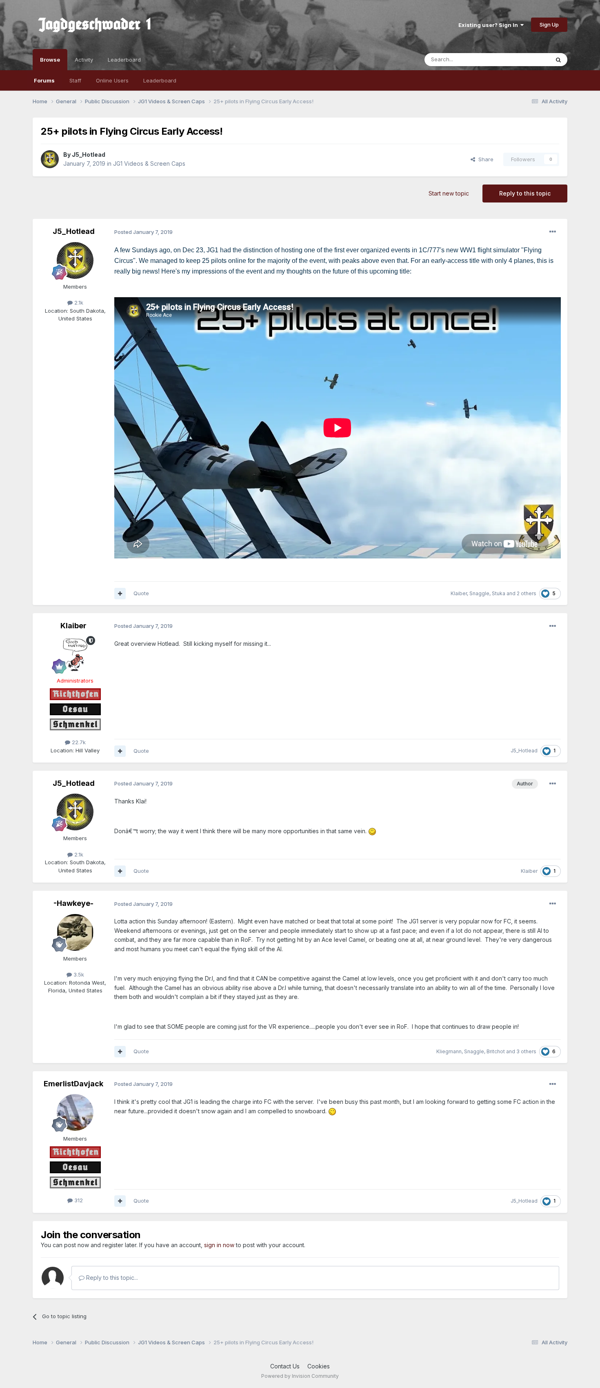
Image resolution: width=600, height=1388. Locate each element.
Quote (141, 593)
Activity (84, 59)
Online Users (112, 80)
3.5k (78, 974)
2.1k (78, 302)
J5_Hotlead (88, 154)
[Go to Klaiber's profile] (75, 654)
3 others (526, 1051)
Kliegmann (449, 1051)
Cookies (318, 1366)
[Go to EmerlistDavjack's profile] (75, 1112)
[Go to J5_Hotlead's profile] (50, 159)
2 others (526, 593)
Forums (44, 80)
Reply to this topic (525, 193)
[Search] (558, 59)
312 (78, 1200)
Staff (75, 80)
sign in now (219, 1244)
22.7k (78, 742)
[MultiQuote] (120, 593)
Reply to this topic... (111, 1277)
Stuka (498, 593)
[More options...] (552, 232)
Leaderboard (159, 80)
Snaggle (479, 593)
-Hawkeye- (73, 903)
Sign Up (549, 24)
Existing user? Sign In (489, 25)
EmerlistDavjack (73, 1083)
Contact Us (285, 1366)
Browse (50, 59)
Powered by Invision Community (300, 1376)
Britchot (496, 1051)
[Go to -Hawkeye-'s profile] (75, 932)
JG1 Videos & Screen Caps (149, 163)
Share (484, 159)
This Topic (525, 59)
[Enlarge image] (372, 830)
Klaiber (459, 593)
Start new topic (449, 193)
